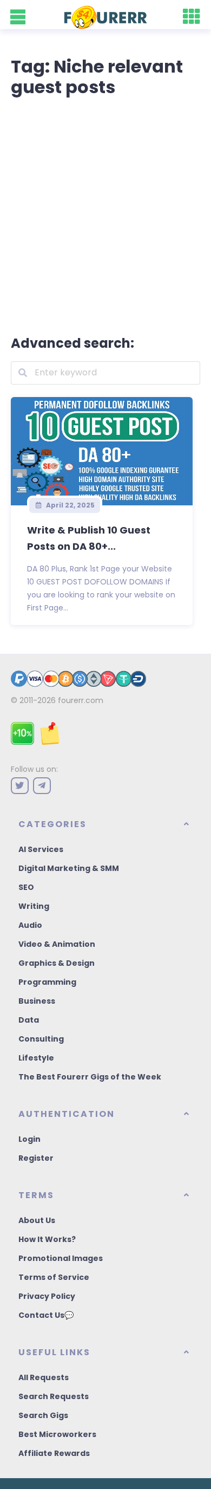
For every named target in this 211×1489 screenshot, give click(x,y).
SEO (26, 887)
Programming (47, 982)
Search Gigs (43, 1415)
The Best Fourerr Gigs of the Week (89, 1076)
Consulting (41, 1038)
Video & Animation (56, 944)
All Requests (43, 1377)
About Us (36, 1220)
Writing (33, 906)
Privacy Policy (46, 1296)
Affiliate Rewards (54, 1453)
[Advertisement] (105, 214)
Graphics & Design (56, 963)
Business (36, 1001)
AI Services (40, 849)
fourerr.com (80, 700)
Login (29, 1139)
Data (28, 1020)
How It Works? (47, 1239)
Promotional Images (60, 1258)
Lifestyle (36, 1057)
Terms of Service (53, 1277)
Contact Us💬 (46, 1315)
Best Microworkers (57, 1434)
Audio (30, 925)
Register (36, 1158)
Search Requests (53, 1396)
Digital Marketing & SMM (68, 868)
